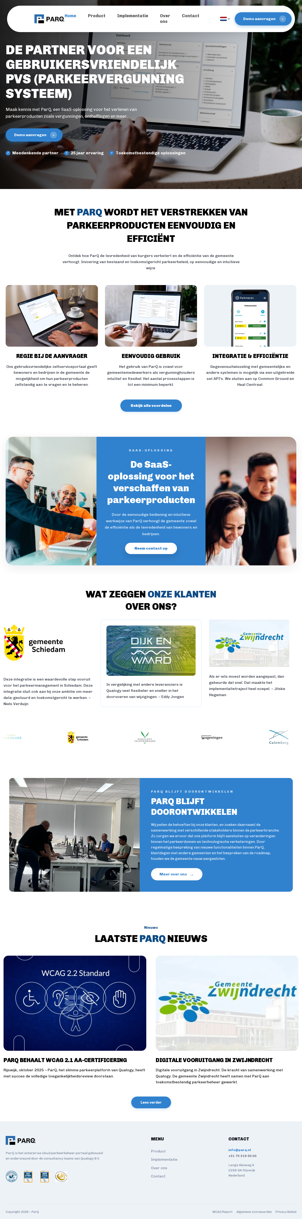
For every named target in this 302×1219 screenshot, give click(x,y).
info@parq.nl (239, 1150)
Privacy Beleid (286, 1212)
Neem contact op (151, 548)
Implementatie (132, 15)
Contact (190, 15)
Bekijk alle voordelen (151, 405)
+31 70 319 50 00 (242, 1156)
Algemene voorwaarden (254, 1212)
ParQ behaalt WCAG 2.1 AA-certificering (65, 1060)
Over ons (159, 1168)
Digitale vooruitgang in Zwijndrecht (214, 1060)
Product (96, 15)
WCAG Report (222, 1212)
